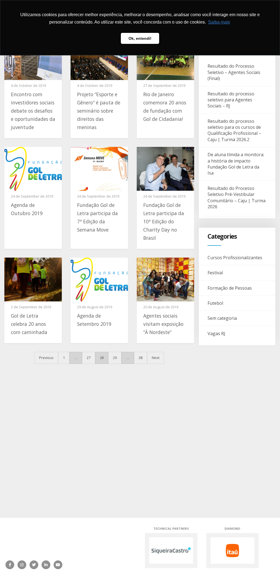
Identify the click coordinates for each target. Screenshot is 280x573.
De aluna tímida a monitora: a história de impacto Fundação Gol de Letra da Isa (236, 164)
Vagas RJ (216, 333)
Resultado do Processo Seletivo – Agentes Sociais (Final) (234, 72)
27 (89, 357)
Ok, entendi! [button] (140, 38)
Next (155, 357)
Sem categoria (222, 318)
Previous (46, 357)
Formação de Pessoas (230, 288)
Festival (215, 273)
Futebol (215, 303)
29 (115, 357)
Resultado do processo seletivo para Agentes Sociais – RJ (231, 100)
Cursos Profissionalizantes (235, 258)
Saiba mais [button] (219, 22)
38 (140, 357)
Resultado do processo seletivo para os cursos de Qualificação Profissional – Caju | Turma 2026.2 (234, 130)
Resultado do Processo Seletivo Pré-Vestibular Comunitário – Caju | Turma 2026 (237, 197)
